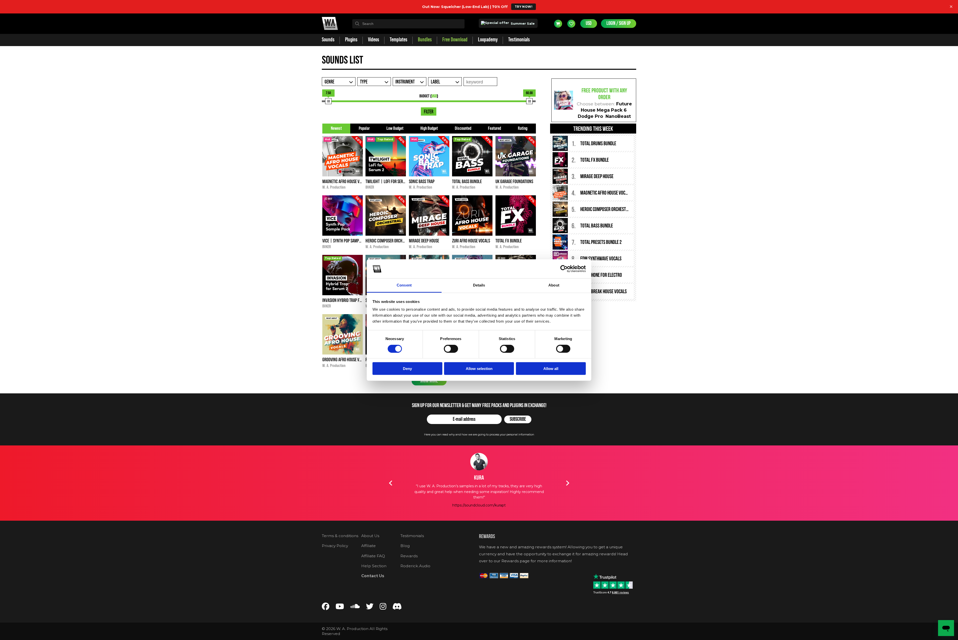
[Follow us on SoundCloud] (355, 607)
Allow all (550, 368)
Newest (336, 128)
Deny (407, 368)
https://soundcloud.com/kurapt (479, 505)
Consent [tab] (404, 285)
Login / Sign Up (618, 23)
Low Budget (394, 128)
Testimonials (412, 535)
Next (567, 483)
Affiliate (368, 545)
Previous (390, 483)
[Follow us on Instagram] (383, 607)
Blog (405, 545)
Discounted (463, 128)
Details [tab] (479, 285)
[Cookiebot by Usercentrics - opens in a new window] (564, 269)
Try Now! (523, 6)
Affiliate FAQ (373, 556)
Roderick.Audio (415, 566)
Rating (522, 128)
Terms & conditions (340, 535)
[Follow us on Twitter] (369, 607)
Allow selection (479, 368)
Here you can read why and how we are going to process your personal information (479, 434)
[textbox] (408, 23)
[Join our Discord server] (397, 607)
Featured (494, 128)
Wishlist (571, 24)
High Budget (429, 128)
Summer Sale (522, 23)
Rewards (409, 556)
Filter (428, 111)
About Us (370, 535)
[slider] (328, 101)
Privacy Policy (335, 545)
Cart (558, 24)
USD (589, 23)
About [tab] (553, 285)
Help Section (373, 566)
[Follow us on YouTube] (340, 607)
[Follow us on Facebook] (325, 607)
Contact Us (372, 575)
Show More (429, 380)
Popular (364, 128)
